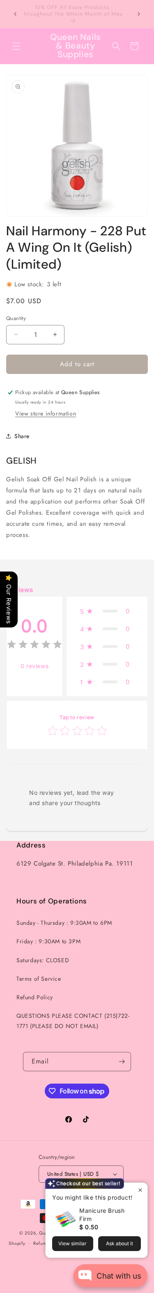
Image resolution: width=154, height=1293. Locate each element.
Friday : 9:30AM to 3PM (48, 941)
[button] (16, 46)
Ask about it (119, 1243)
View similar (72, 1243)
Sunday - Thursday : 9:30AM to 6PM (64, 923)
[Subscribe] (122, 1061)
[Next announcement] (139, 14)
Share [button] (22, 436)
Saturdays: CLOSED (42, 960)
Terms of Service (38, 979)
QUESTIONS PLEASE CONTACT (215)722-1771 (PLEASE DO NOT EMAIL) (72, 1021)
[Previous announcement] (15, 14)
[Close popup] (140, 1190)
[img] (34, 646)
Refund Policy (34, 997)
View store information (45, 413)
